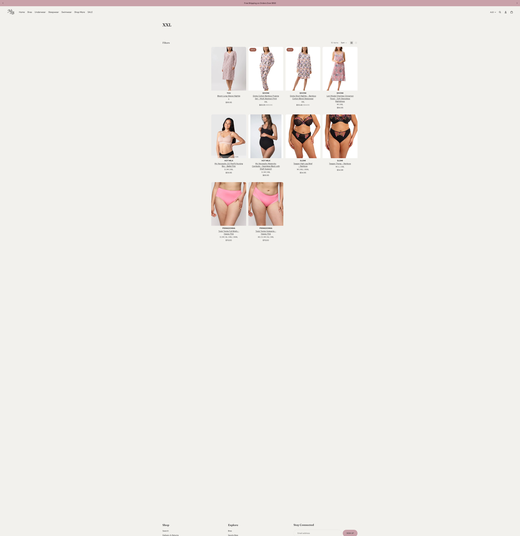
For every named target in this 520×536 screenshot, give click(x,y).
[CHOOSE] (242, 86)
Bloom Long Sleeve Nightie (228, 96)
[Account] (506, 12)
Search (165, 531)
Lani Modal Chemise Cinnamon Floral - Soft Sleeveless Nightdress (340, 98)
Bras (230, 531)
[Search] (500, 12)
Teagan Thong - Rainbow (340, 163)
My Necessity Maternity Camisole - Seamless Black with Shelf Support (266, 166)
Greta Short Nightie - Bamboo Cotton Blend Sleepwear (303, 97)
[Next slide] (517, 3)
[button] (344, 43)
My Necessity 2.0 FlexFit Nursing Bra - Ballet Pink (229, 165)
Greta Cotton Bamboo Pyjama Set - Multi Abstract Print (266, 97)
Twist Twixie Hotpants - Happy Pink (266, 232)
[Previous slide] (3, 3)
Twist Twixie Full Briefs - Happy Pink (228, 232)
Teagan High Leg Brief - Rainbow (302, 165)
